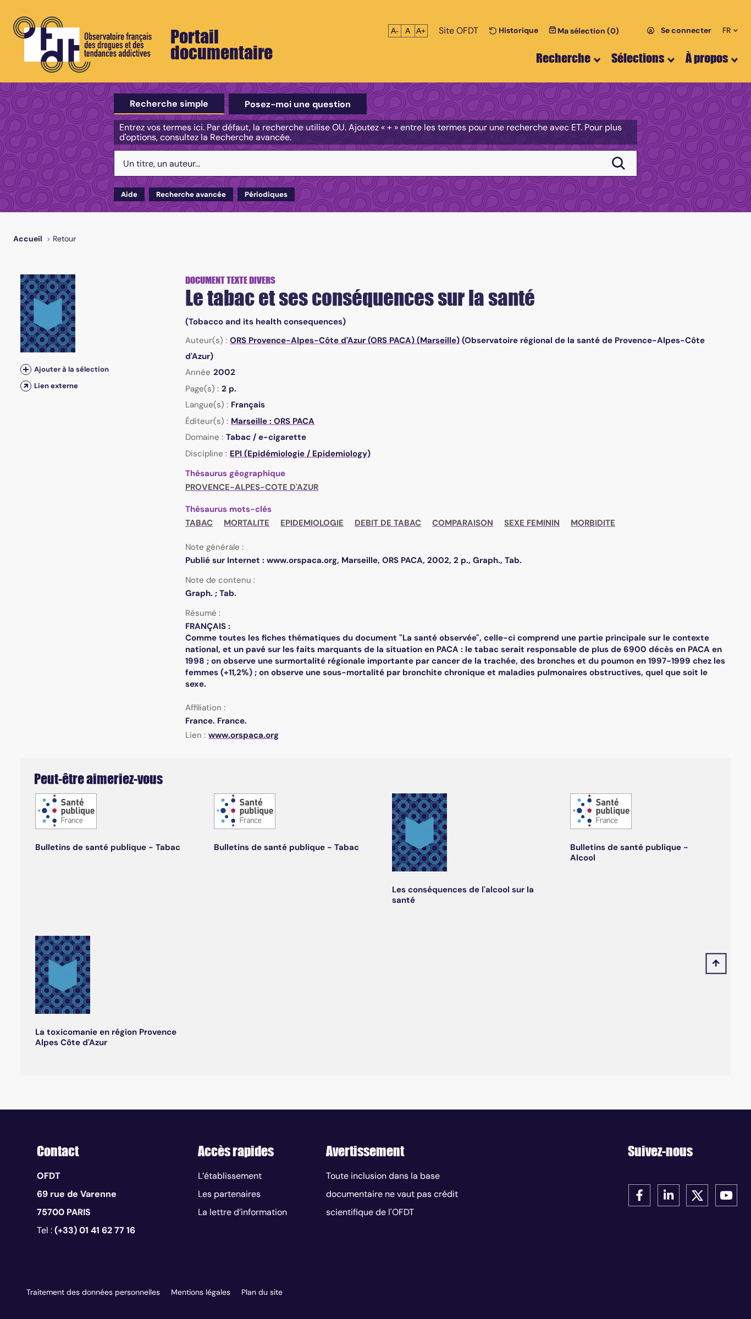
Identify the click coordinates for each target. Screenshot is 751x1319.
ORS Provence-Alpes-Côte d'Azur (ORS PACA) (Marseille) (345, 340)
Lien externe (56, 385)
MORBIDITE (593, 522)
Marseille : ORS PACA (272, 421)
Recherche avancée (191, 194)
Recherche (563, 58)
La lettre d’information (242, 1212)
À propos (707, 58)
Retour (64, 239)
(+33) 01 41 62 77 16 (94, 1230)
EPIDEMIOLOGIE (312, 522)
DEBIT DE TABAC (388, 522)
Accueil (27, 239)
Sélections (637, 58)
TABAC (199, 522)
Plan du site (262, 1292)
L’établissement (230, 1176)
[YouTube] (726, 1194)
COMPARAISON (462, 522)
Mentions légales (200, 1292)
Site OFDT (458, 30)
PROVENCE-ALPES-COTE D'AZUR (251, 487)
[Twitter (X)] (697, 1194)
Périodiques (266, 194)
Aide (129, 194)
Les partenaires (229, 1194)
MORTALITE (246, 522)
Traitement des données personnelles (93, 1292)
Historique (517, 30)
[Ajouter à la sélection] (25, 369)
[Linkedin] (669, 1194)
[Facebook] (639, 1194)
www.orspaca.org (243, 735)
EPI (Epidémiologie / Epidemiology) (300, 453)
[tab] (169, 103)
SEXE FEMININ (532, 522)
